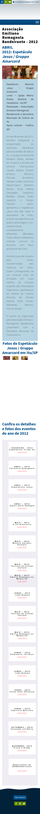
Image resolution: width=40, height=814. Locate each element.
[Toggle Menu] (37, 22)
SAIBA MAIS (22, 452)
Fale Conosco (20, 797)
